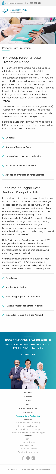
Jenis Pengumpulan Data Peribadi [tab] (23, 296)
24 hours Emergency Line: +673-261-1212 (24, 3)
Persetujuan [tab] (11, 278)
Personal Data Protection (28, 416)
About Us (28, 392)
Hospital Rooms (28, 442)
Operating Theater (28, 448)
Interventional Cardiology (28, 429)
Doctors (28, 396)
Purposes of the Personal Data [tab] (21, 165)
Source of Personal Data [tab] (18, 147)
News (28, 404)
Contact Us (28, 354)
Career (28, 400)
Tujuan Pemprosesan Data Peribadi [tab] (24, 305)
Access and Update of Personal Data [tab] (24, 174)
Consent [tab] (10, 137)
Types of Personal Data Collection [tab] (23, 156)
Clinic (28, 439)
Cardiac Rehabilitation (28, 452)
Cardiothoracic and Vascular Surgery (28, 432)
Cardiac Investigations (28, 426)
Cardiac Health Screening (28, 422)
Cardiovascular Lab (28, 445)
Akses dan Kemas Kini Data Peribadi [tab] (24, 314)
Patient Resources (28, 408)
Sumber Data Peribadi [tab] (17, 287)
